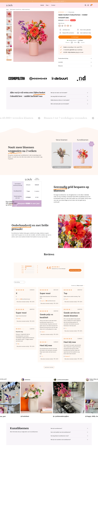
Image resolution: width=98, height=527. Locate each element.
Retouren (60, 66)
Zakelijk (42, 5)
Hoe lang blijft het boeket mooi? (58, 96)
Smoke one (71, 26)
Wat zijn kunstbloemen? (56, 428)
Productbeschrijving (63, 58)
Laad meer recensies (49, 367)
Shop (47, 5)
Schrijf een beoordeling (75, 270)
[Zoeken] (85, 5)
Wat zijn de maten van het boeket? (59, 92)
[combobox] (19, 282)
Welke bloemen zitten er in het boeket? (60, 100)
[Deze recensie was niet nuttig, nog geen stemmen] (32, 302)
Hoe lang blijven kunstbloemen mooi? (60, 436)
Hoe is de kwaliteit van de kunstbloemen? (61, 432)
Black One (62, 26)
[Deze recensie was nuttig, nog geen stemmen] (30, 302)
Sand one (68, 26)
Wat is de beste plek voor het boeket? (60, 103)
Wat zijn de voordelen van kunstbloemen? (61, 439)
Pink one (59, 26)
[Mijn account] (88, 5)
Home (7, 9)
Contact (53, 5)
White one (65, 26)
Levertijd (60, 62)
